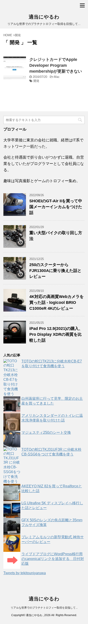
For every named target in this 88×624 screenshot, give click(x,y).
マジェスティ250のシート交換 (46, 432)
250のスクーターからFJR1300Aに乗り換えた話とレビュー (55, 270)
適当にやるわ (44, 17)
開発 (36, 81)
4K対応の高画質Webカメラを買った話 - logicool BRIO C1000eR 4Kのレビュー (56, 302)
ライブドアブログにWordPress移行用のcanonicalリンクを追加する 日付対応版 (52, 558)
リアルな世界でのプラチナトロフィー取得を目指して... (44, 607)
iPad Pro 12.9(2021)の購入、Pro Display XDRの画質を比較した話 (56, 334)
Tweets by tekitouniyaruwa (24, 573)
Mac (57, 77)
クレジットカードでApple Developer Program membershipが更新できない (55, 65)
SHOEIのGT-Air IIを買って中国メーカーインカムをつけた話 (55, 207)
